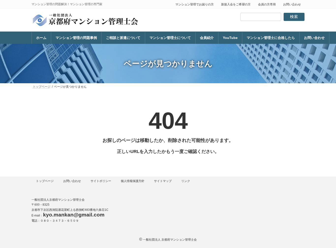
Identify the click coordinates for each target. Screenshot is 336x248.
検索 (294, 17)
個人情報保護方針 (132, 181)
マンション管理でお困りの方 (194, 4)
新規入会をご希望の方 (236, 4)
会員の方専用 (267, 4)
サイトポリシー (101, 181)
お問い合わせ (292, 4)
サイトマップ (163, 181)
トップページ (45, 181)
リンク (185, 181)
